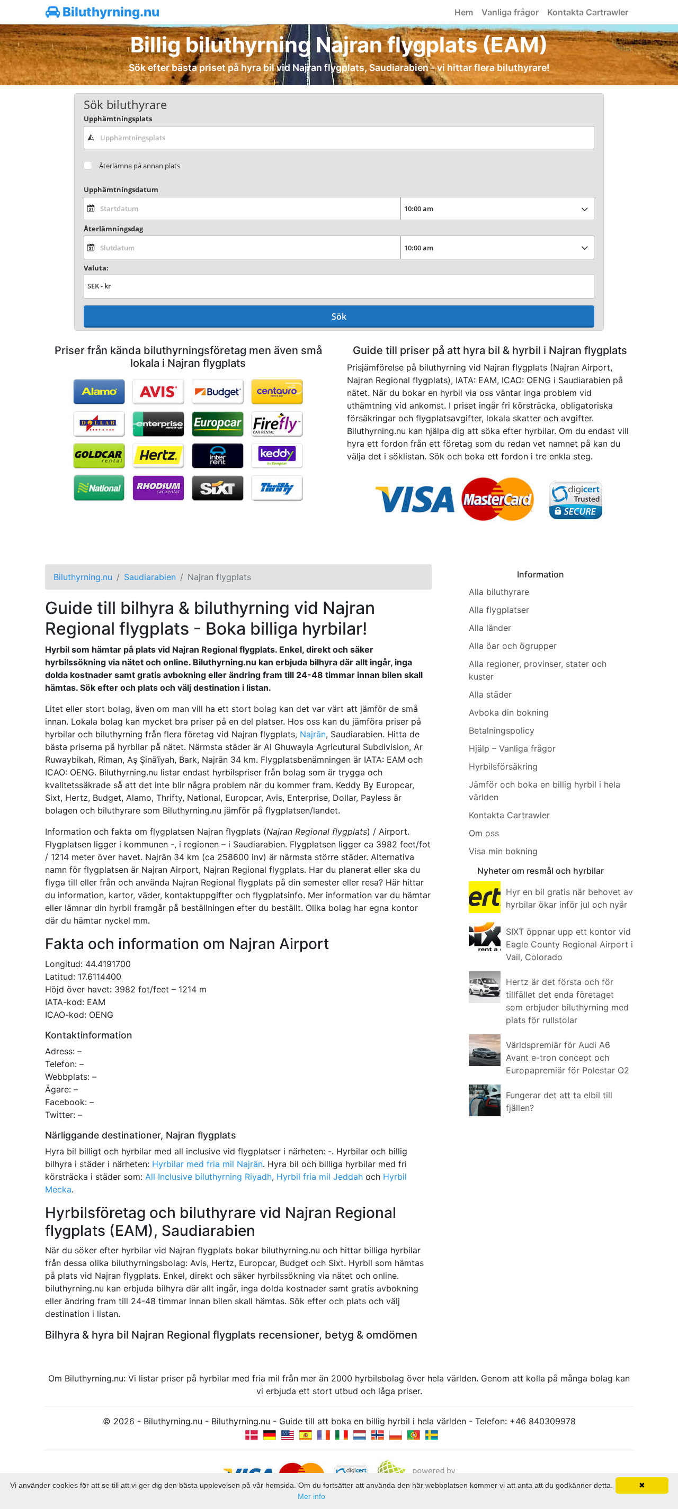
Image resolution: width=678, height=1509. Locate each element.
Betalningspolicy (501, 730)
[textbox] (339, 137)
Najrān (313, 734)
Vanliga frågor (510, 12)
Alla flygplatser (499, 609)
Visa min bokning (503, 851)
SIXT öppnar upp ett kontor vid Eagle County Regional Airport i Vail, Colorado (569, 944)
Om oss (484, 833)
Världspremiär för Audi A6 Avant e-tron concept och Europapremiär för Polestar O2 (567, 1058)
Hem (463, 12)
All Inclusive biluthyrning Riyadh (208, 1176)
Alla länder (490, 627)
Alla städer (490, 694)
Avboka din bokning (509, 712)
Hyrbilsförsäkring (503, 766)
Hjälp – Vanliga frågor (512, 748)
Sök (339, 316)
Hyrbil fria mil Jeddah (319, 1176)
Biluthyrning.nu (109, 12)
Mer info (311, 1496)
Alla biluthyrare (499, 591)
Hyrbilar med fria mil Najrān (207, 1164)
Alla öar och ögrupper (513, 645)
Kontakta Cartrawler (587, 12)
